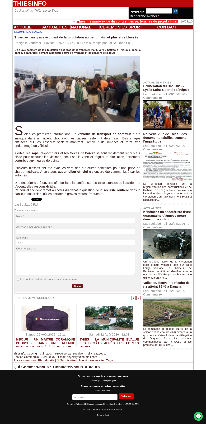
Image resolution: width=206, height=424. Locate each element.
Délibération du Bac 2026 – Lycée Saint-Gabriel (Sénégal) (166, 88)
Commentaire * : (26, 248)
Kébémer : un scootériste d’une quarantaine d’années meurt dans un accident (167, 215)
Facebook (94, 381)
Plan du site (46, 360)
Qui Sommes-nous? (33, 367)
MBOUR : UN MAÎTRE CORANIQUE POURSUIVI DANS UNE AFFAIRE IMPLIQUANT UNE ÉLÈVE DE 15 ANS (45, 342)
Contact (166, 27)
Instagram (112, 381)
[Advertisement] (169, 54)
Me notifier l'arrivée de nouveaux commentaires (48, 279)
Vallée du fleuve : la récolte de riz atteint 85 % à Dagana (166, 284)
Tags (109, 360)
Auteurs (92, 367)
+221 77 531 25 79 (132, 404)
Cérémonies (113, 27)
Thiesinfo (30, 3)
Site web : (22, 237)
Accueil (23, 27)
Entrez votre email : (103, 391)
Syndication (68, 360)
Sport (135, 27)
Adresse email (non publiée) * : (34, 227)
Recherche (138, 12)
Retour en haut (103, 415)
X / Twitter (103, 381)
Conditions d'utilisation (75, 404)
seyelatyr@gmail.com (115, 404)
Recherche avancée (144, 16)
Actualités (55, 27)
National (81, 27)
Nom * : (20, 216)
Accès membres (25, 360)
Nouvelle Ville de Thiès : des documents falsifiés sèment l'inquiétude (165, 137)
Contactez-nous (68, 367)
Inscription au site (91, 360)
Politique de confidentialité (95, 404)
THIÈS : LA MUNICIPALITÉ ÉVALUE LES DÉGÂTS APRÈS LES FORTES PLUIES (109, 342)
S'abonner (126, 396)
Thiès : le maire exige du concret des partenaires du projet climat (113, 21)
